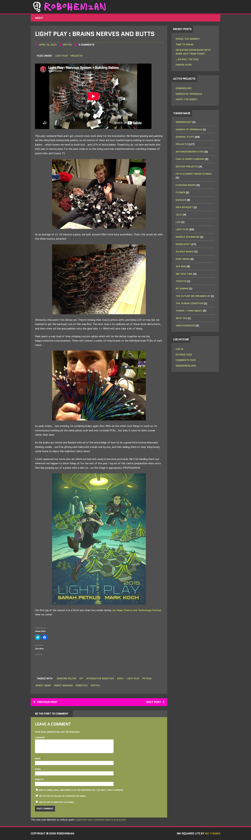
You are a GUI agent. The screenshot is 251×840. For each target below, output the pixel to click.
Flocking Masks (186, 185)
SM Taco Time (184, 274)
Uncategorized (185, 325)
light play (133, 678)
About (39, 18)
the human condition (189, 303)
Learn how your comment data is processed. (100, 819)
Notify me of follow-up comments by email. (62, 796)
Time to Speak (184, 44)
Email (38, 769)
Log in (179, 349)
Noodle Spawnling (187, 237)
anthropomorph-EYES (190, 151)
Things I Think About (189, 310)
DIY (81, 678)
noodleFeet (183, 244)
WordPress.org (186, 365)
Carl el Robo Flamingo (190, 159)
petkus (147, 678)
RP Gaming (182, 288)
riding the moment (188, 39)
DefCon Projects (187, 166)
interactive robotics (100, 678)
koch (120, 678)
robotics (82, 685)
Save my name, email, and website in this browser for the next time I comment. (81, 790)
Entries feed (184, 354)
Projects (76, 55)
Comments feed (186, 360)
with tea (181, 318)
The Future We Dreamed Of (193, 296)
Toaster (181, 281)
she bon (181, 266)
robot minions (63, 685)
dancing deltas (66, 678)
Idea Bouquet (184, 207)
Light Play (61, 55)
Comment (40, 737)
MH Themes (212, 833)
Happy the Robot (186, 99)
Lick (178, 222)
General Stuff (185, 137)
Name (38, 758)
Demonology (184, 88)
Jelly (179, 214)
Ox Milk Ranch (185, 251)
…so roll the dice (187, 59)
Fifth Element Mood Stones (194, 174)
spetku (67, 44)
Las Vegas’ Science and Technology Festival (136, 610)
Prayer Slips (184, 64)
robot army (43, 685)
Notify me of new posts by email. (57, 802)
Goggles (181, 200)
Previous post (47, 702)
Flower (180, 192)
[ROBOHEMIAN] (125, 6)
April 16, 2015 (48, 44)
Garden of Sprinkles (189, 94)
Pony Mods (183, 259)
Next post (153, 702)
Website (39, 779)
